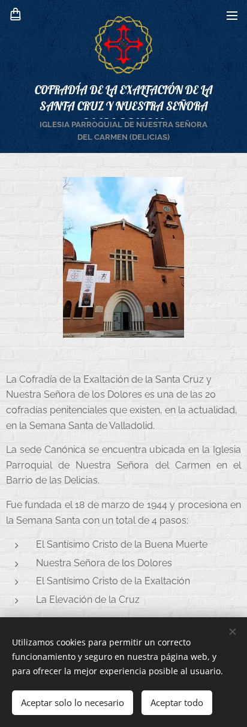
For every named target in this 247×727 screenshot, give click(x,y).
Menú (232, 15)
